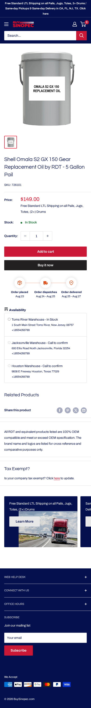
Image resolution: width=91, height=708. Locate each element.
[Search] (81, 35)
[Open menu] (6, 24)
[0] (83, 24)
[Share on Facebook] (60, 410)
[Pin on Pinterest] (68, 410)
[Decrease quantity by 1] (25, 235)
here (57, 478)
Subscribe (18, 650)
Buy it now (45, 265)
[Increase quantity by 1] (47, 235)
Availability (17, 310)
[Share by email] (84, 410)
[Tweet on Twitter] (76, 410)
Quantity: (11, 236)
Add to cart (45, 251)
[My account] (75, 24)
